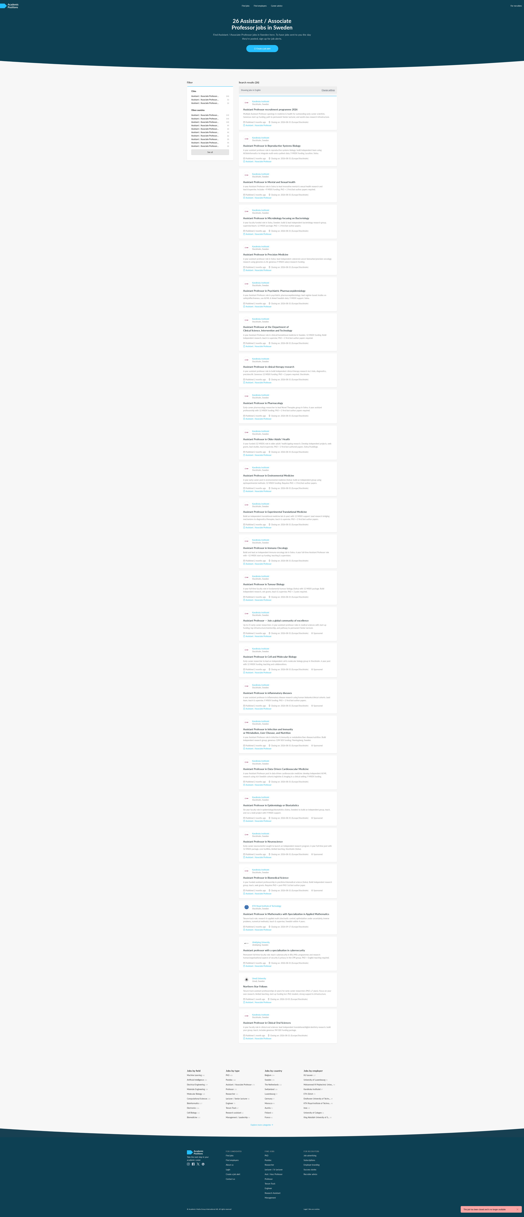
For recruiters (516, 5)
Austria (269, 1107)
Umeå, (255, 981)
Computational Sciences (198, 1098)
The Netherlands (273, 1084)
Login (228, 1169)
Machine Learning (196, 1075)
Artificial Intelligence (197, 1079)
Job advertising (310, 1155)
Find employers (260, 5)
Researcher (232, 1093)
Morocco (270, 1103)
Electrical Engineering (197, 1084)
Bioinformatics (194, 1103)
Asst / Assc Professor (273, 1174)
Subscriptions (309, 1160)
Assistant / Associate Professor (258, 125)
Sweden (265, 104)
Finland (269, 1112)
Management (270, 1197)
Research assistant (234, 1112)
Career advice (276, 5)
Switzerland (271, 1089)
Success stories (310, 1169)
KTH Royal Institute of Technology (266, 906)
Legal (305, 1209)
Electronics (193, 1107)
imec (307, 1107)
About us (229, 1164)
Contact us (230, 1179)
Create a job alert (263, 48)
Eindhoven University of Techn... (318, 1098)
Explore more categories (261, 1124)
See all (210, 152)
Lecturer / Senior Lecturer (237, 1098)
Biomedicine (193, 1117)
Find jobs (245, 5)
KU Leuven (310, 1075)
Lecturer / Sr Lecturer (274, 1169)
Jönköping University (261, 942)
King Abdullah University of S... (317, 1117)
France (269, 1117)
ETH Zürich (309, 1093)
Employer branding (311, 1164)
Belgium (269, 1075)
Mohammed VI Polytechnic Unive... (319, 1084)
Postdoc (231, 1079)
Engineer (230, 1103)
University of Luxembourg (315, 1079)
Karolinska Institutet (260, 101)
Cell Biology (193, 1112)
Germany (270, 1098)
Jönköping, (257, 944)
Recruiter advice (310, 1174)
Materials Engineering (197, 1089)
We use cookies (314, 1209)
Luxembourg (271, 1093)
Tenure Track (232, 1107)
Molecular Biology (196, 1093)
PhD (229, 1075)
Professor (231, 1089)
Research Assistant (272, 1193)
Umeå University (259, 978)
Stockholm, (257, 104)
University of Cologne (314, 1112)
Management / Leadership (238, 1117)
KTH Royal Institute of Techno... (318, 1103)
